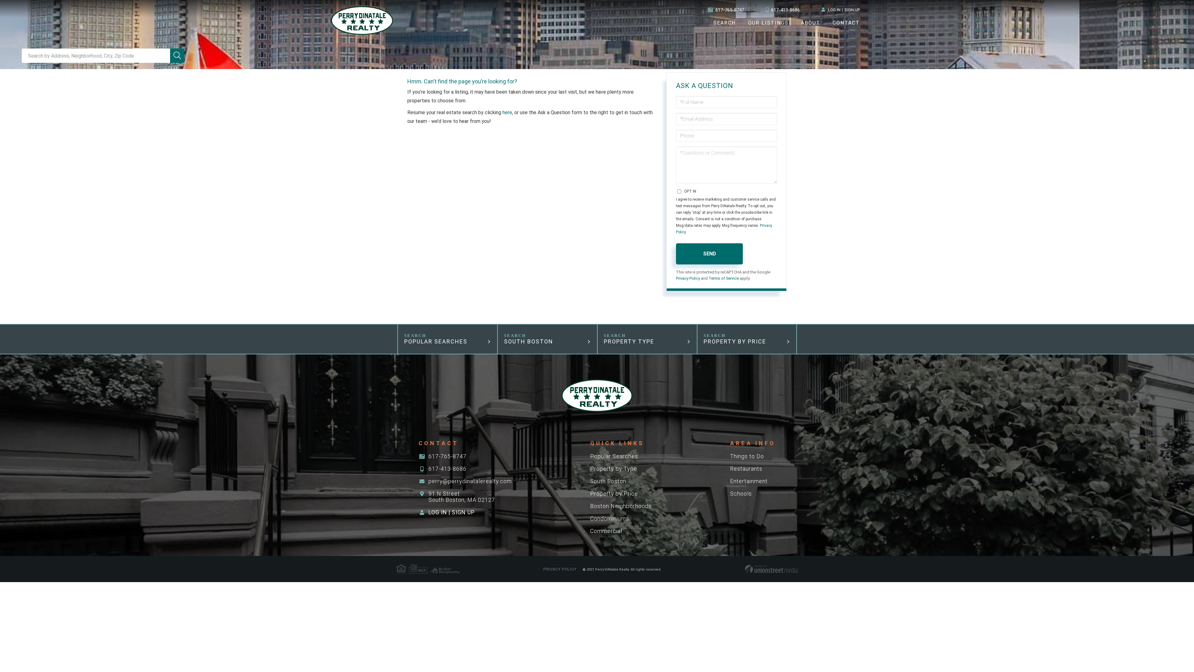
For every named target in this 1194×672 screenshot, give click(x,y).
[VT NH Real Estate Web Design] (771, 569)
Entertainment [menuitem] (749, 481)
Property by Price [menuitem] (614, 493)
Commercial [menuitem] (606, 531)
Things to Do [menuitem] (747, 456)
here (507, 112)
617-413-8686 (785, 10)
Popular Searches (435, 341)
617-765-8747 (729, 10)
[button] (177, 56)
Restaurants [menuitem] (746, 468)
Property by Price (735, 341)
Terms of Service (724, 278)
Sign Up (852, 9)
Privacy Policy (688, 278)
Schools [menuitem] (741, 493)
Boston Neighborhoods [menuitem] (621, 506)
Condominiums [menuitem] (609, 518)
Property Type (629, 341)
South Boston (528, 341)
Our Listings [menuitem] (768, 23)
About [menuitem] (810, 23)
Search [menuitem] (724, 23)
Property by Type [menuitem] (613, 468)
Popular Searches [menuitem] (614, 456)
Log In (834, 9)
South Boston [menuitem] (608, 481)
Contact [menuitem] (846, 23)
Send (709, 254)
